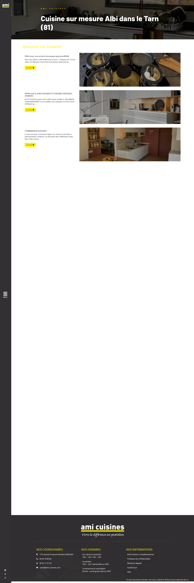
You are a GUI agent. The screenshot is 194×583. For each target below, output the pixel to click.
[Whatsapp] (5, 578)
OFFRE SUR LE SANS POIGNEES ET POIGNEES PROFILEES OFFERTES (48, 94)
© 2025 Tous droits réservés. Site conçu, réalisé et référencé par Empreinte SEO (157, 580)
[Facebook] (5, 570)
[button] (5, 295)
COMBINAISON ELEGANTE (36, 131)
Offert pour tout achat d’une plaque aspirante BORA (47, 56)
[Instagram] (5, 574)
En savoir (29, 68)
